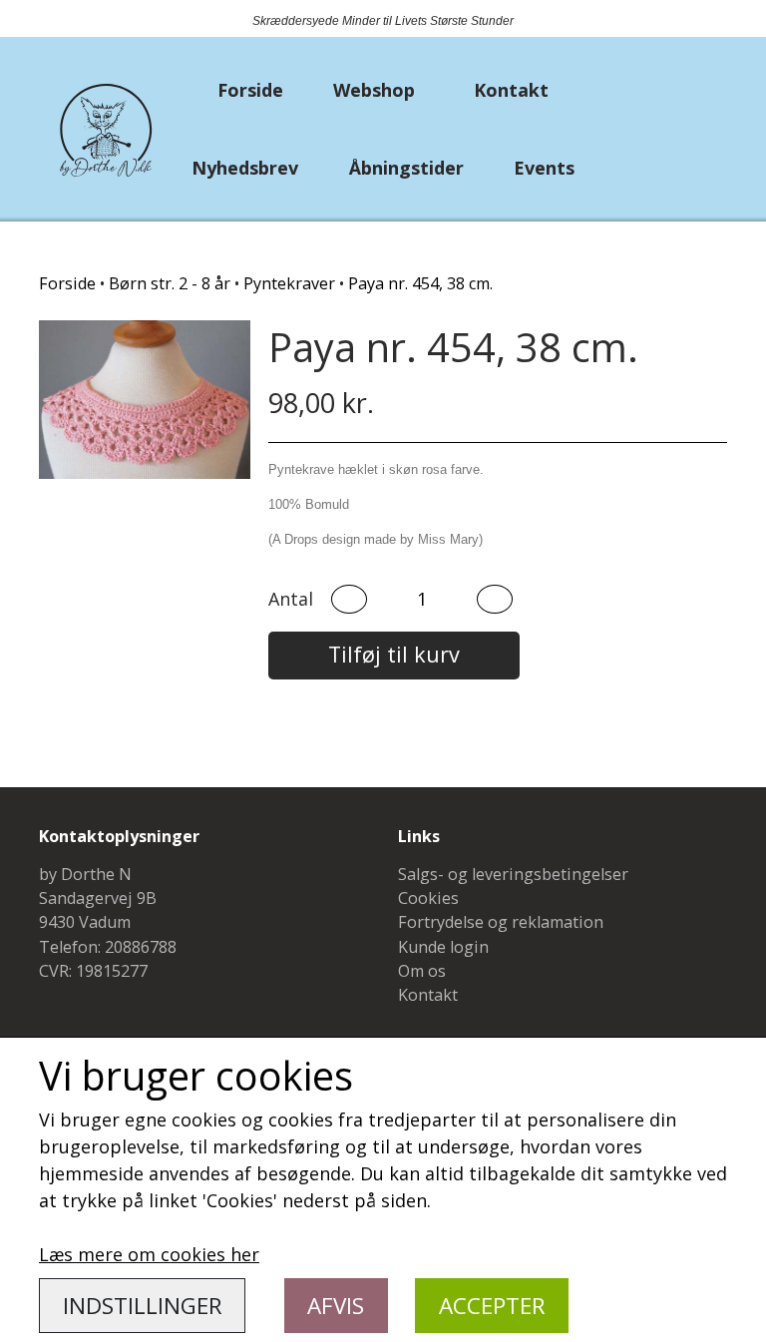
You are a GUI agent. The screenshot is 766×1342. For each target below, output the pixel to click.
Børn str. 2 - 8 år (169, 283)
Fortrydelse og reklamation (500, 922)
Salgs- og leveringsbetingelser (513, 874)
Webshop (374, 90)
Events (544, 168)
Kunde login (443, 947)
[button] (349, 599)
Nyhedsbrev (245, 168)
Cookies (428, 898)
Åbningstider (406, 168)
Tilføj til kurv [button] (394, 654)
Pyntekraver (289, 283)
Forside (250, 90)
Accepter (492, 1305)
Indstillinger (142, 1305)
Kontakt (511, 90)
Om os (422, 971)
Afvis (335, 1305)
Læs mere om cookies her (149, 1254)
